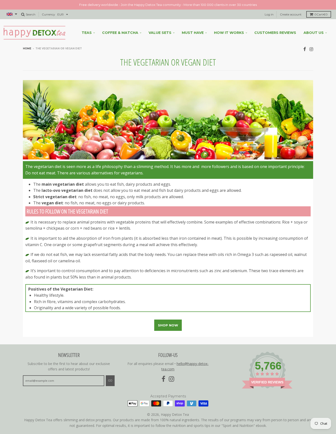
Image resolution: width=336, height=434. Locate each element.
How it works (229, 32)
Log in (269, 14)
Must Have (193, 32)
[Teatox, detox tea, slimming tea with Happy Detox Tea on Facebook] (304, 49)
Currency (48, 14)
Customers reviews (275, 32)
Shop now (168, 325)
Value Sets (160, 32)
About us (314, 32)
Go (110, 380)
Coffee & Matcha (120, 32)
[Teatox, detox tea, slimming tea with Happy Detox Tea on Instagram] (311, 49)
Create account (291, 14)
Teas (87, 32)
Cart (321, 14)
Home (27, 48)
